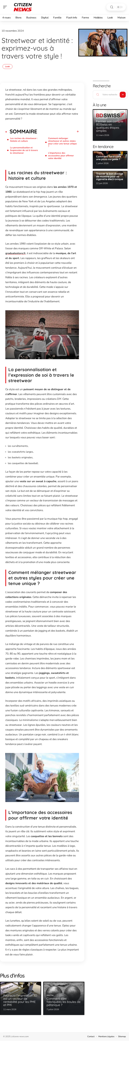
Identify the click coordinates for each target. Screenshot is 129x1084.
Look (7, 66)
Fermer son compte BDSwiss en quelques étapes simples (109, 126)
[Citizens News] (22, 7)
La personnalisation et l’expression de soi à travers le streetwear (24, 150)
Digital (7, 992)
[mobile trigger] (5, 7)
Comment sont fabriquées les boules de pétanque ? (64, 1002)
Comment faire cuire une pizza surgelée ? (108, 158)
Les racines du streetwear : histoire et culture (24, 139)
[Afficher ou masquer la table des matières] (58, 131)
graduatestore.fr (15, 253)
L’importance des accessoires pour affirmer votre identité (61, 155)
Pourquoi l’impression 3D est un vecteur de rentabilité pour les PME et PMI (20, 1000)
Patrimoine (101, 118)
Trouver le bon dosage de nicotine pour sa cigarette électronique (109, 176)
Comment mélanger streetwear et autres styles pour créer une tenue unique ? (62, 142)
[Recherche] (111, 7)
